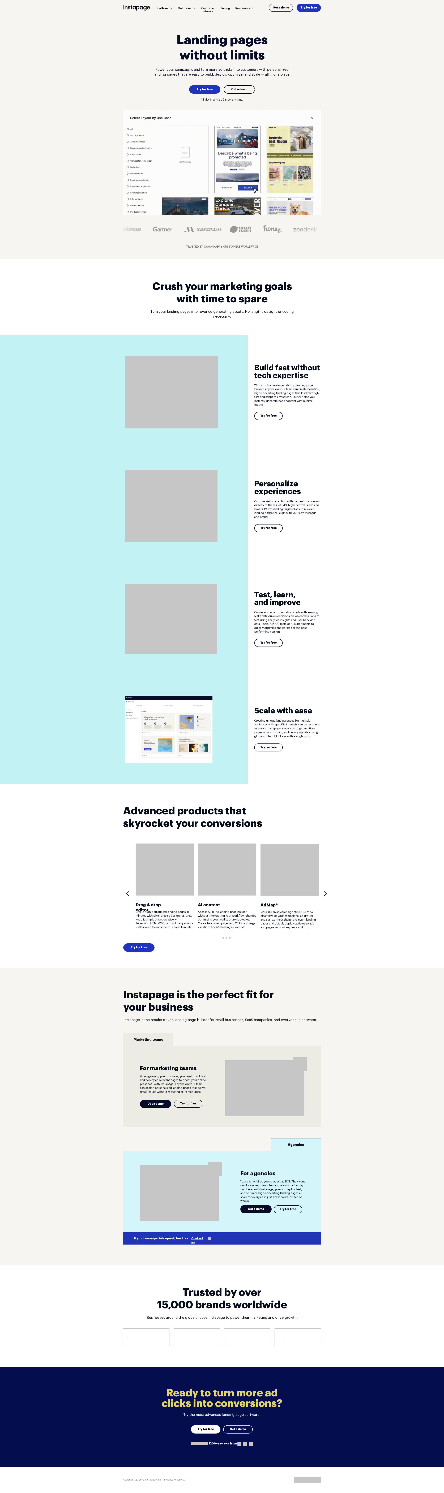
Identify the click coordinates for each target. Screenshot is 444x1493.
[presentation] (128, 893)
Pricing (225, 8)
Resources (242, 8)
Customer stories (208, 10)
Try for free (309, 7)
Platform (163, 8)
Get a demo (281, 7)
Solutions (184, 8)
